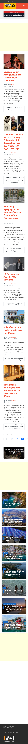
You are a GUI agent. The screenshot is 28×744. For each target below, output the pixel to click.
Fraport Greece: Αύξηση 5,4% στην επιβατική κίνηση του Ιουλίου (13, 539)
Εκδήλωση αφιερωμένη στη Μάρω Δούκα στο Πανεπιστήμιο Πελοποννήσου (12, 212)
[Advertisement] (14, 37)
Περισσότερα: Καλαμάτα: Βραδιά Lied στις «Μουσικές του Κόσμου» (14, 359)
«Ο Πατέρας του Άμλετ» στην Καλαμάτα (11, 277)
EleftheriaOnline (15, 732)
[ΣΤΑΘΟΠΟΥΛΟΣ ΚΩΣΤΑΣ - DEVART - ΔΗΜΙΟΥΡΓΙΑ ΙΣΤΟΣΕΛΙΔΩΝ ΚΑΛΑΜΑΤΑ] (9, 738)
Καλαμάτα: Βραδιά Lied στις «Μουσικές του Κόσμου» (14, 330)
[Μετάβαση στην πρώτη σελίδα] (5, 439)
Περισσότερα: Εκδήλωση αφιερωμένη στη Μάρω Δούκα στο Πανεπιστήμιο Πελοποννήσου (14, 250)
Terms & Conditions (8, 727)
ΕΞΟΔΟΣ (13, 84)
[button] (23, 6)
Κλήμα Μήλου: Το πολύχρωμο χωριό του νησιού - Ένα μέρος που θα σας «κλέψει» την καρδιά (14, 626)
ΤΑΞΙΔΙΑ (5, 499)
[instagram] (10, 1)
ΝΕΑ (5, 517)
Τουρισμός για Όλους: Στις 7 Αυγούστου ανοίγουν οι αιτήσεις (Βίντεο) (14, 592)
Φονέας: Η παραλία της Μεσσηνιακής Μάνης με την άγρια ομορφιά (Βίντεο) (13, 503)
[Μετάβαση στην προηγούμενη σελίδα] (7, 439)
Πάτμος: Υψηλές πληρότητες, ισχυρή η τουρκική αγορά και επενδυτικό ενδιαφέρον (14, 521)
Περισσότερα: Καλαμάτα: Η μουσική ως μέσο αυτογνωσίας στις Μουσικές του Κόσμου (14, 426)
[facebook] (8, 1)
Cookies (5, 726)
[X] (6, 1)
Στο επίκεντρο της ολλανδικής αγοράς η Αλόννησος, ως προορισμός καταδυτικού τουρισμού (14, 573)
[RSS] (12, 1)
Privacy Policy (11, 726)
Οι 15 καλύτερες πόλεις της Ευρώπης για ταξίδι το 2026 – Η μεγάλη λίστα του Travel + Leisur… (14, 609)
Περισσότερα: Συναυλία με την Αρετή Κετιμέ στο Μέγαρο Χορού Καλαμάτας (14, 109)
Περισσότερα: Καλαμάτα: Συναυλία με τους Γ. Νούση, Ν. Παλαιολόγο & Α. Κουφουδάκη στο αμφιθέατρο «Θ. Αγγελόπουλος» (14, 180)
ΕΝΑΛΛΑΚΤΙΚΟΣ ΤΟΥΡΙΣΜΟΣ (9, 604)
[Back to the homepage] (10, 6)
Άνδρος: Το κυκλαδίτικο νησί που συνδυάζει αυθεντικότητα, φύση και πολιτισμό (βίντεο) (14, 556)
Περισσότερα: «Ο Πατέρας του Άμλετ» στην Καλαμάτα (14, 304)
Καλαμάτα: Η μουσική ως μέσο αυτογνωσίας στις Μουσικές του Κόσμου (12, 390)
